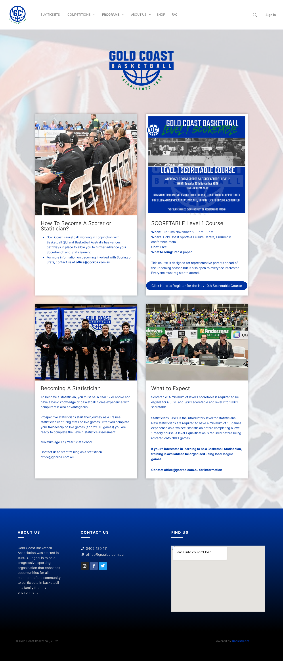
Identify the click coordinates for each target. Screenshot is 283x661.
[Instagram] (85, 566)
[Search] (254, 14)
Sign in (271, 15)
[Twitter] (103, 566)
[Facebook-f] (94, 566)
